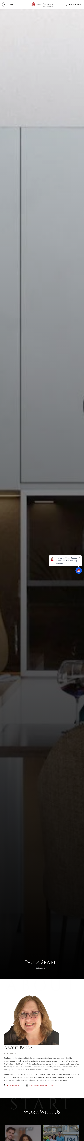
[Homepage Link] (42, 4)
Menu (10, 4)
